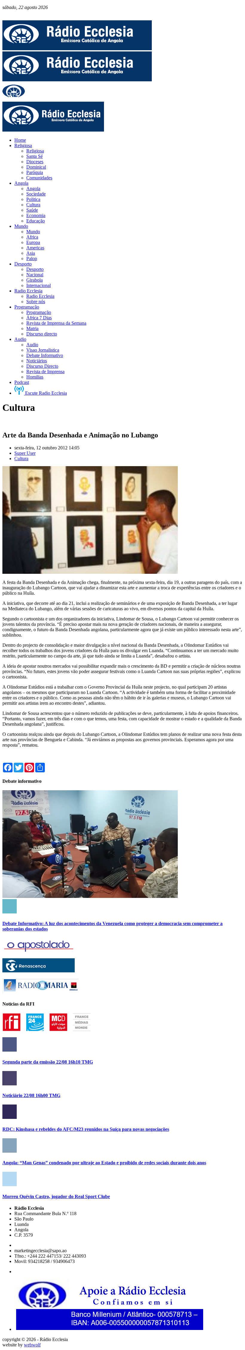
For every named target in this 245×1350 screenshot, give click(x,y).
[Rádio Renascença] (38, 970)
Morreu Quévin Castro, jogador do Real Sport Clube (56, 1196)
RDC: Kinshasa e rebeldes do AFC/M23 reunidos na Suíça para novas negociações (85, 1129)
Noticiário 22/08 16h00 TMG (31, 1095)
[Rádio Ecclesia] (77, 48)
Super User (25, 453)
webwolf (32, 1344)
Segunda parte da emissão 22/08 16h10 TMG (47, 1061)
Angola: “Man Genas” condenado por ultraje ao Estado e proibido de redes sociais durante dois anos (104, 1162)
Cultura (21, 458)
